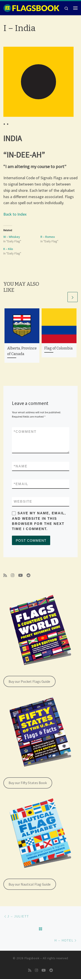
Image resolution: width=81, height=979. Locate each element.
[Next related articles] (73, 297)
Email (21, 484)
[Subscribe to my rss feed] (5, 575)
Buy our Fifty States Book (28, 782)
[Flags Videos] (20, 575)
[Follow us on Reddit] (29, 575)
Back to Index (15, 214)
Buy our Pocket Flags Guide (29, 681)
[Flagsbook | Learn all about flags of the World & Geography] (31, 8)
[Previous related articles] (62, 297)
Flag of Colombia (58, 348)
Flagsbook (32, 958)
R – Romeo (47, 237)
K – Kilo (8, 249)
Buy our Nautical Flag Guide (30, 884)
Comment (25, 431)
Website (23, 501)
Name (20, 466)
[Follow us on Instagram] (12, 575)
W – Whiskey (11, 237)
